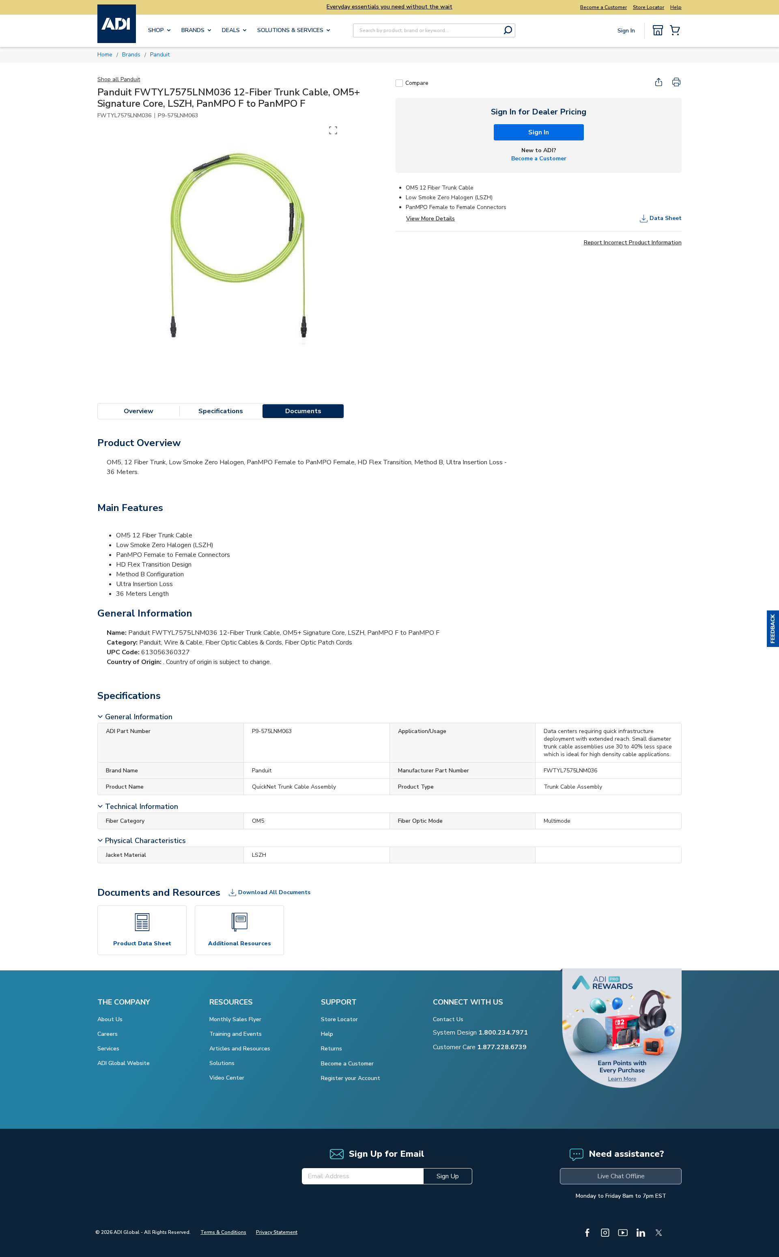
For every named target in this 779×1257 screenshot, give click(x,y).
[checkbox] (399, 83)
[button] (773, 628)
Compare (416, 83)
